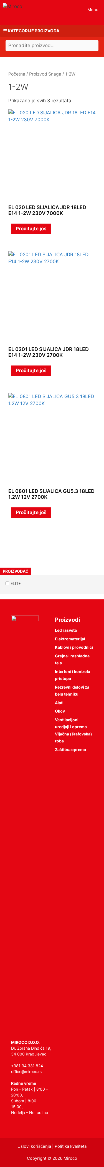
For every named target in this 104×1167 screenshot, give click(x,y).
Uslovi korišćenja (34, 1146)
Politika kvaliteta (71, 1146)
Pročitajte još (31, 228)
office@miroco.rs (26, 1071)
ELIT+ (16, 583)
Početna (16, 74)
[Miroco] (12, 6)
